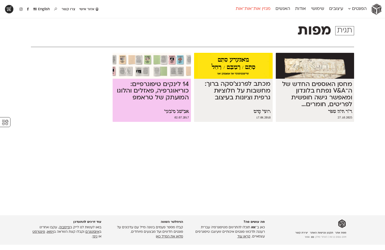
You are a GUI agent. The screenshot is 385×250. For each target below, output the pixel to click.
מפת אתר (340, 233)
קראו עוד (243, 236)
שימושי (317, 9)
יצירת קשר (301, 233)
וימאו (50, 232)
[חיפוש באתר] (55, 9)
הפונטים (359, 9)
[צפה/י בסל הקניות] (9, 9)
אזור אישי (87, 9)
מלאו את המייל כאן (169, 236)
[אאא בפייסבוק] (28, 9)
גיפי (94, 236)
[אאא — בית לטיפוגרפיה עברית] (342, 224)
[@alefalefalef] (21, 9)
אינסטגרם (92, 232)
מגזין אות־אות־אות (253, 9)
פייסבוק (64, 227)
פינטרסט (38, 232)
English (43, 9)
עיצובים (336, 9)
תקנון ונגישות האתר (321, 233)
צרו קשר (68, 9)
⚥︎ (5, 122)
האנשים (283, 9)
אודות (300, 9)
